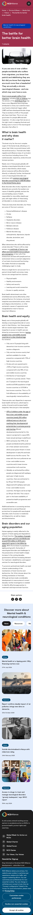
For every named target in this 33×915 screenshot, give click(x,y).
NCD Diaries (11, 850)
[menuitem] (16, 836)
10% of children (22, 98)
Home (4, 10)
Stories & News (14, 10)
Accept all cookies (16, 910)
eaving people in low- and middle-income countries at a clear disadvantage (16, 334)
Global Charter (12, 842)
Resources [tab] (19, 624)
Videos (6, 13)
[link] (12, 599)
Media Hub (26, 10)
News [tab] (6, 624)
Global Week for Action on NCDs (17, 836)
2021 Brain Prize (20, 101)
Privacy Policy (9, 891)
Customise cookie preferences (16, 896)
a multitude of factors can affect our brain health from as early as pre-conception (16, 251)
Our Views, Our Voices (15, 854)
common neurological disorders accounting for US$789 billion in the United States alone (16, 180)
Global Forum (12, 846)
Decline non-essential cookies (16, 904)
